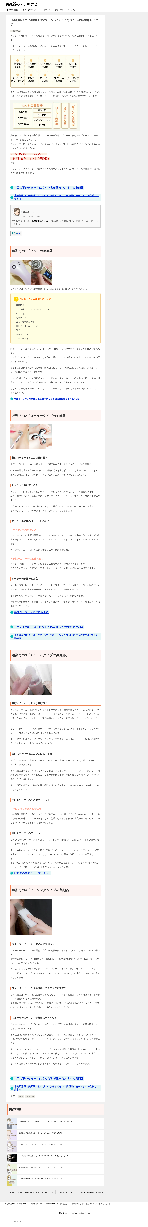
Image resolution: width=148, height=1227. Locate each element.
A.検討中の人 (15, 31)
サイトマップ (45, 10)
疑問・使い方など (29, 10)
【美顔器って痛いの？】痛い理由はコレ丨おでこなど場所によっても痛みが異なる (45, 1121)
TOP (16, 1204)
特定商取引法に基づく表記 (80, 1213)
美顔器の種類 (30, 1096)
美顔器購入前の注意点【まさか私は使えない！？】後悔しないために (41, 1167)
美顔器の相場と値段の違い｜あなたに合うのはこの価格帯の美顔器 (40, 1133)
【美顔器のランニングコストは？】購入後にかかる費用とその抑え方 (80, 1192)
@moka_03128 (34, 216)
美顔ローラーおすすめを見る (31, 612)
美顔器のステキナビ (22, 4)
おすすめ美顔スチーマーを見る (32, 873)
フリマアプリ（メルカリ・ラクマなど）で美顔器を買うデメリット (40, 1144)
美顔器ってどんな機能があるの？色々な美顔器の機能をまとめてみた (47, 399)
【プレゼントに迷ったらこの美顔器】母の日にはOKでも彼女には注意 (30, 1192)
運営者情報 (59, 10)
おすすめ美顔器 (12, 10)
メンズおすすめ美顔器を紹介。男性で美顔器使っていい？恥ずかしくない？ (43, 1156)
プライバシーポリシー (76, 10)
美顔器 (21, 1096)
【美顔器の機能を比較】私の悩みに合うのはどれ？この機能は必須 (40, 1179)
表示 (18, 233)
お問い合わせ (62, 1213)
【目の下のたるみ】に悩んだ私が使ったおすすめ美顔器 (49, 187)
